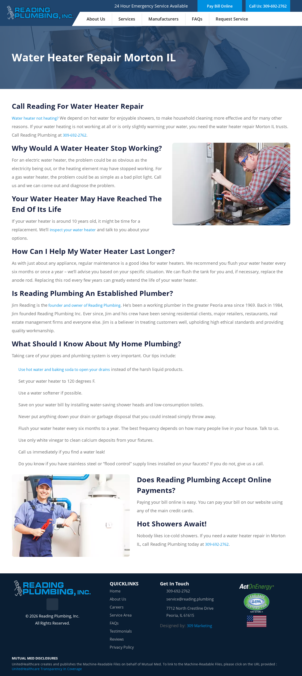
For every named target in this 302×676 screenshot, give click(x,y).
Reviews (117, 639)
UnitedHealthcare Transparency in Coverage (47, 669)
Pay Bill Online (220, 6)
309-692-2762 (74, 135)
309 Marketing (199, 625)
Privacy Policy (122, 647)
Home (115, 591)
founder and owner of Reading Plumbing (84, 305)
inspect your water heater (73, 229)
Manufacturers (163, 19)
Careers (117, 607)
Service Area (121, 615)
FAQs (197, 19)
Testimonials (121, 631)
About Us (96, 19)
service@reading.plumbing (190, 599)
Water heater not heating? (35, 118)
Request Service (232, 19)
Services (126, 19)
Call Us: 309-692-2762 (268, 6)
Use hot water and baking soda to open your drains (64, 369)
